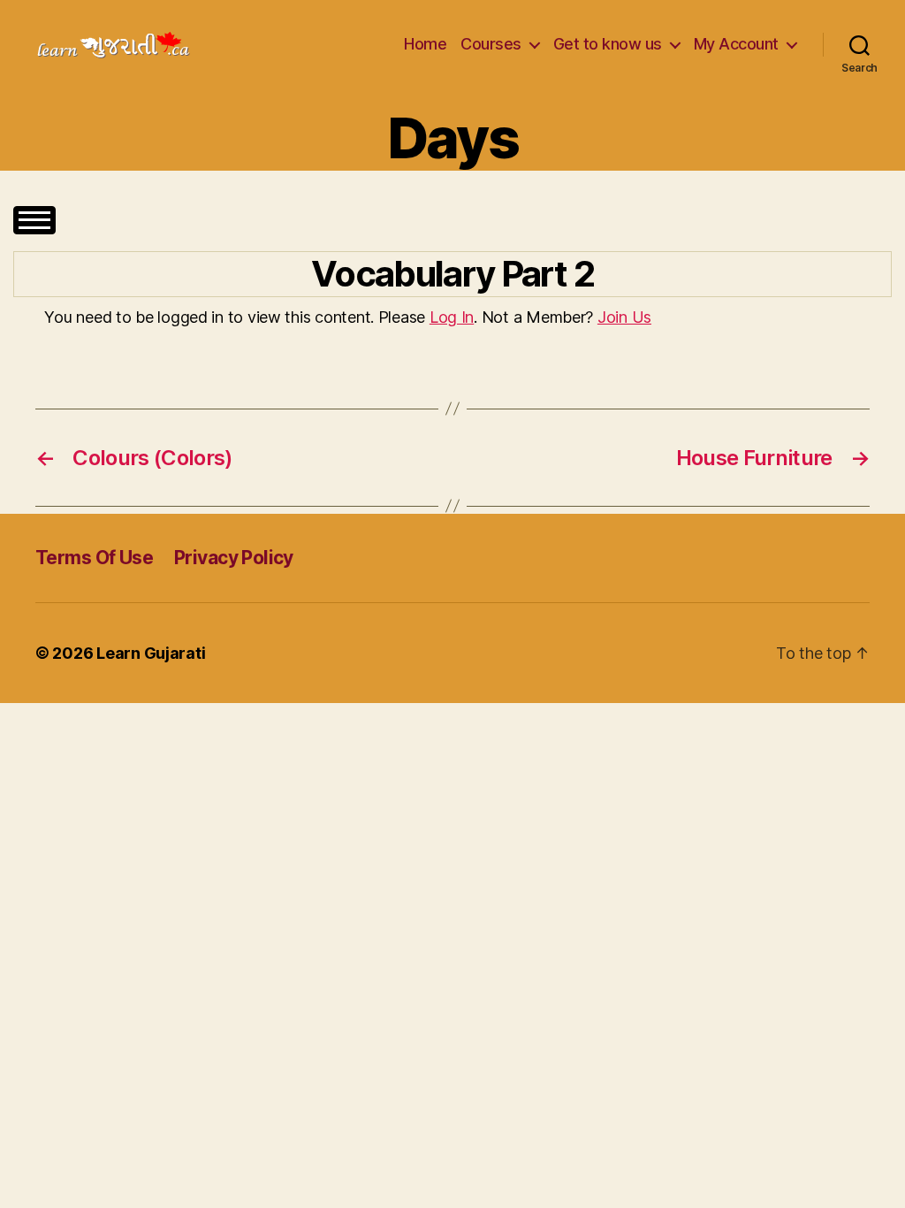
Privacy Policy (233, 558)
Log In (452, 317)
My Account (736, 43)
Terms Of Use (94, 558)
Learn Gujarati (150, 653)
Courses (490, 43)
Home (425, 43)
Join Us (624, 317)
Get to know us (607, 43)
